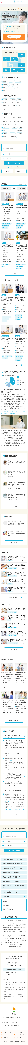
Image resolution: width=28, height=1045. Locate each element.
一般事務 (20, 133)
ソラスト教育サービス (20, 1034)
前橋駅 (18, 220)
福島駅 (17, 352)
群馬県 (18, 218)
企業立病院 (17, 336)
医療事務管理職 (7, 121)
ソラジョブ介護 (6, 1037)
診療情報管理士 (7, 124)
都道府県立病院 (5, 203)
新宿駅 (4, 102)
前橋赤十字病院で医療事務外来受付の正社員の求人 (21, 207)
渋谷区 (11, 81)
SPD (21, 127)
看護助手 (15, 127)
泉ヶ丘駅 (18, 311)
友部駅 (4, 220)
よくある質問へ (14, 814)
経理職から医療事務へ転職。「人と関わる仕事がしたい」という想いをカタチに (16, 472)
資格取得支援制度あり (6, 223)
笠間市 (8, 218)
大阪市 (11, 87)
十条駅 (4, 261)
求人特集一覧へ (14, 542)
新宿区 (4, 87)
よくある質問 (15, 1020)
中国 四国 (6, 59)
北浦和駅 (13, 99)
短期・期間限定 (18, 315)
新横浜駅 (5, 313)
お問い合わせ (8, 1020)
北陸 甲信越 (14, 59)
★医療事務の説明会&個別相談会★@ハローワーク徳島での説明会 (20, 674)
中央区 (22, 259)
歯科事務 (13, 133)
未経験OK (7, 264)
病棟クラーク (6, 127)
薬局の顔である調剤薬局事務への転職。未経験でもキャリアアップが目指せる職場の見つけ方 (16, 496)
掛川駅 (14, 105)
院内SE (5, 136)
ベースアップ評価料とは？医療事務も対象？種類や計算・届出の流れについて (16, 609)
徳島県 (4, 350)
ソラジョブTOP (4, 5)
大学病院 (4, 242)
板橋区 (8, 259)
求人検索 (7, 171)
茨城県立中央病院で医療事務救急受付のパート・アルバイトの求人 (7, 207)
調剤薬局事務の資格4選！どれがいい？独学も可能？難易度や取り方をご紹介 (16, 640)
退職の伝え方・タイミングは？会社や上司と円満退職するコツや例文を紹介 (16, 589)
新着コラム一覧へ (13, 597)
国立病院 (18, 242)
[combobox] (14, 148)
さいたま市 (18, 81)
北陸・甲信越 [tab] (22, 188)
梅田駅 (20, 105)
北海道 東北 (21, 55)
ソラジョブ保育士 (19, 1037)
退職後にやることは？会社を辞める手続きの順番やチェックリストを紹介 (16, 581)
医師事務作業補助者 (18, 121)
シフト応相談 (4, 227)
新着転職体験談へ (14, 506)
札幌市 (4, 81)
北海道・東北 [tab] (6, 188)
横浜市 (18, 84)
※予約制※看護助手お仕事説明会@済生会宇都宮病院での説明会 (20, 702)
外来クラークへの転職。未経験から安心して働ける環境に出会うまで (16, 461)
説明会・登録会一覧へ (14, 720)
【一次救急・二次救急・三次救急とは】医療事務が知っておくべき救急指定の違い (16, 617)
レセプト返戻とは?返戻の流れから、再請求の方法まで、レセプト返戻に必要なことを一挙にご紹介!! (16, 633)
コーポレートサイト (7, 1032)
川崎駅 (17, 102)
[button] (14, 737)
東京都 (4, 259)
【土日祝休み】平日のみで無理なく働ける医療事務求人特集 (16, 524)
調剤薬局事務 (19, 130)
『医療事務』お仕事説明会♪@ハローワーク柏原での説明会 (7, 702)
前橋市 (22, 218)
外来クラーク (17, 124)
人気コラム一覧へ (13, 649)
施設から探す (20, 171)
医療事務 (20, 118)
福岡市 (4, 90)
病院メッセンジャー (8, 130)
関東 (22, 65)
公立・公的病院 (19, 203)
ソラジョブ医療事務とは (11, 1017)
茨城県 (4, 218)
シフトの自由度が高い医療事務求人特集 (16, 534)
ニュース (3, 1017)
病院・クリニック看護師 (9, 118)
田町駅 (11, 102)
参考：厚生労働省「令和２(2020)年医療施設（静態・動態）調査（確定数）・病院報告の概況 (13, 412)
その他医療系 (13, 136)
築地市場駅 (19, 261)
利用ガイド (19, 1017)
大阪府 (17, 309)
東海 (22, 69)
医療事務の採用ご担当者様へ (13, 1025)
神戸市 (12, 84)
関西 (14, 69)
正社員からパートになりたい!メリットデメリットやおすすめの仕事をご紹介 (16, 625)
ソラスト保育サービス (7, 1034)
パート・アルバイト (7, 213)
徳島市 (8, 350)
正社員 (18, 213)
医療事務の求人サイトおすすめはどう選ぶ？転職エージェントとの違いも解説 (16, 558)
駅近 (3, 264)
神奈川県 (5, 311)
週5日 (3, 266)
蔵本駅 (4, 352)
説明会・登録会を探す (8, 909)
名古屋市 (5, 84)
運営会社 (3, 1020)
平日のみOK (18, 227)
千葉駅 (19, 99)
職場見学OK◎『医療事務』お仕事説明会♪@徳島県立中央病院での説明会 (7, 674)
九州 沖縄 (6, 69)
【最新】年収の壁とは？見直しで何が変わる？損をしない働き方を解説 (16, 565)
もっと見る (14, 273)
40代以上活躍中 (5, 225)
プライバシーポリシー (5, 1022)
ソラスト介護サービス (20, 1032)
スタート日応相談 (19, 356)
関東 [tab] (14, 188)
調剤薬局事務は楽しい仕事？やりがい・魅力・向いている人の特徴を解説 (16, 573)
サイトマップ (4, 1025)
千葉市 (17, 87)
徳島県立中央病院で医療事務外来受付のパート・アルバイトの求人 (7, 340)
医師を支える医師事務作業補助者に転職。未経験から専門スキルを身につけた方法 (16, 484)
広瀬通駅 (5, 99)
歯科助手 (5, 133)
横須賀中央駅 (6, 105)
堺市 (21, 309)
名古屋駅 (5, 109)
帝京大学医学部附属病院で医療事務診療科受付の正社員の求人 (7, 246)
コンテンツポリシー (15, 1022)
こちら (10, 760)
